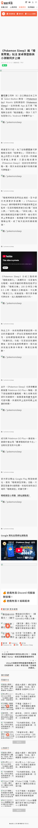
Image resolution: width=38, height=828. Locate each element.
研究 (17, 645)
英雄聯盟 (12, 14)
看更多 (19, 742)
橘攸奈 (21, 14)
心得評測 (13, 7)
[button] (36, 2)
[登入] (33, 2)
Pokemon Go (7, 645)
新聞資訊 (22, 7)
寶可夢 (5, 643)
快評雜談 (31, 7)
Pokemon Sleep (27, 645)
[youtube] (29, 2)
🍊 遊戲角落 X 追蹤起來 (16, 601)
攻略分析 (4, 7)
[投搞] (26, 2)
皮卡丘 (23, 643)
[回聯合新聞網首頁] (2, 3)
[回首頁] (7, 3)
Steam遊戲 (31, 14)
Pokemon (14, 643)
